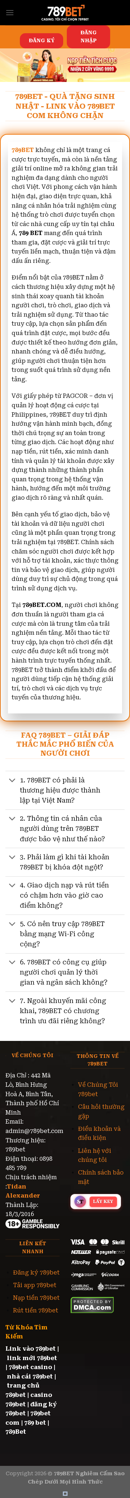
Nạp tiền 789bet (36, 1297)
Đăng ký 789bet (36, 1272)
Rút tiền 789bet (35, 1310)
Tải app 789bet (34, 1285)
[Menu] (9, 12)
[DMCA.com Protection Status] (92, 1304)
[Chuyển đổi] (12, 781)
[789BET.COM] (65, 12)
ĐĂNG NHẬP (89, 36)
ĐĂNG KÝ (42, 40)
